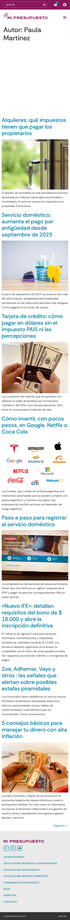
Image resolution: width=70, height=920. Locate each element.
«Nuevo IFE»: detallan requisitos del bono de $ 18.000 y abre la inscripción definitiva (32, 615)
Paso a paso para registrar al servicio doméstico (34, 521)
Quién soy (10, 895)
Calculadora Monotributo (22, 869)
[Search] (45, 5)
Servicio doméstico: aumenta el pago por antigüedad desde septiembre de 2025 (27, 224)
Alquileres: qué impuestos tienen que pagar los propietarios (34, 126)
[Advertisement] (35, 80)
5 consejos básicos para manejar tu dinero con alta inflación (34, 729)
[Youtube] (19, 848)
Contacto (10, 901)
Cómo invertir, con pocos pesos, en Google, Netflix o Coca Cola (34, 425)
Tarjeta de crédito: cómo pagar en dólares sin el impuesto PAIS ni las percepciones (32, 326)
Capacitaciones (14, 857)
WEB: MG (63, 916)
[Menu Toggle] (64, 17)
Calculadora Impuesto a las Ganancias (30, 863)
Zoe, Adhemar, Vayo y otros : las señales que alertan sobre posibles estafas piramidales (29, 678)
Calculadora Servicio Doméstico (26, 876)
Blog (7, 888)
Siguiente (61, 825)
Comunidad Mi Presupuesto (21, 882)
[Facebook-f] (6, 848)
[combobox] (23, 5)
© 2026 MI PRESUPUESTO (15, 916)
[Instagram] (12, 848)
